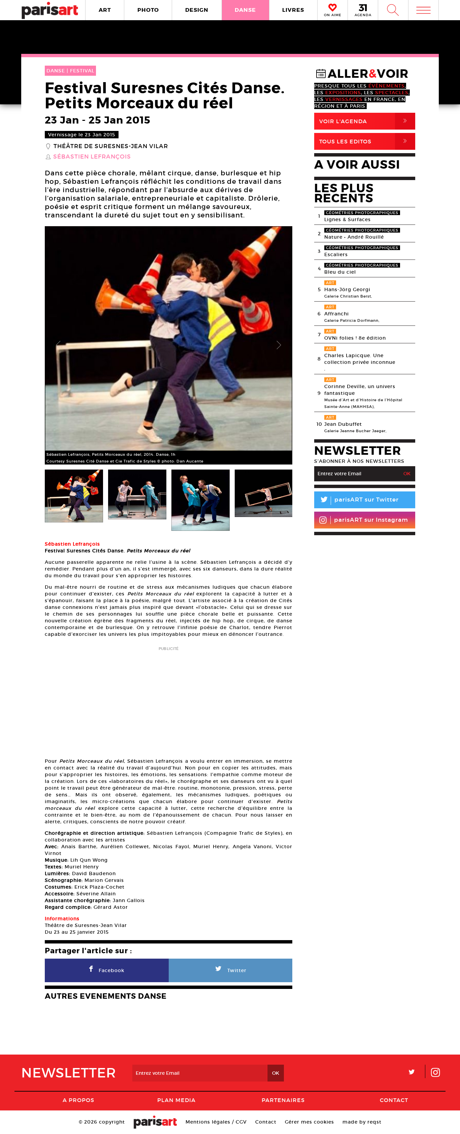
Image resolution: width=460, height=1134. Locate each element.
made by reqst (362, 1122)
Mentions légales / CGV (216, 1122)
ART (105, 9)
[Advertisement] (168, 700)
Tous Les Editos (364, 141)
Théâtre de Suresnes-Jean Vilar (111, 146)
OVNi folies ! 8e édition (355, 338)
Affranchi (336, 314)
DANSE (245, 9)
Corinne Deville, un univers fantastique (359, 389)
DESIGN (196, 9)
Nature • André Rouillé (354, 237)
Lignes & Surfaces (347, 219)
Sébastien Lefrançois (92, 156)
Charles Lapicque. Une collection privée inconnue (359, 358)
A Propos (78, 1100)
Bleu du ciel (340, 272)
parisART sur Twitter (359, 501)
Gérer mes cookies (309, 1122)
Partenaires (283, 1100)
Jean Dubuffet (343, 424)
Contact (394, 1100)
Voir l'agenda (364, 121)
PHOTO (148, 9)
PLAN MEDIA (176, 1100)
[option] (168, 345)
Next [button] (279, 345)
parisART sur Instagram (371, 519)
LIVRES (293, 9)
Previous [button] (58, 345)
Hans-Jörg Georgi (347, 289)
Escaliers (336, 254)
